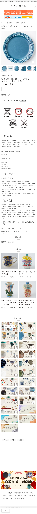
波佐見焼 (9, 23)
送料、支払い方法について (17, 498)
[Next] (33, 68)
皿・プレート (11, 228)
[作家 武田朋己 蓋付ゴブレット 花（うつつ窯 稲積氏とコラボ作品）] (27, 289)
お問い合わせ (12, 495)
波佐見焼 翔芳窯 (19, 23)
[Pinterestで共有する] (14, 101)
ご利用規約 (9, 493)
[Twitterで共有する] (8, 101)
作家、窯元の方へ (22, 495)
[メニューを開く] (4, 6)
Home (3, 23)
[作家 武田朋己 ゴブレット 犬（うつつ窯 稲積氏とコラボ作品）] (9, 289)
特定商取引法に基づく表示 (21, 493)
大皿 (19, 228)
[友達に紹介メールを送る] (17, 101)
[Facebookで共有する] (11, 101)
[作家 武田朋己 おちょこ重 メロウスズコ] (27, 261)
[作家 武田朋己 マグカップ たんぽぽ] (9, 261)
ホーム (3, 493)
